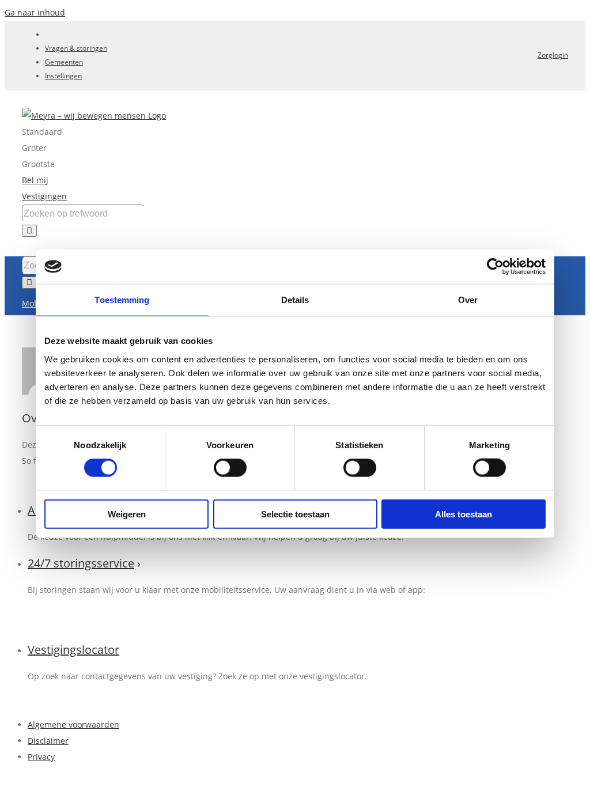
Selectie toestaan (295, 514)
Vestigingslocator (73, 649)
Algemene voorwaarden (73, 724)
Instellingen (63, 76)
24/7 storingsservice (81, 563)
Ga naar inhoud (35, 12)
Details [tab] (295, 300)
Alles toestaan (463, 514)
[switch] (230, 468)
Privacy (41, 756)
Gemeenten (64, 62)
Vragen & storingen (76, 48)
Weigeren (127, 514)
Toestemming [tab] (121, 300)
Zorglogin (553, 55)
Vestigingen (44, 196)
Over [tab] (468, 300)
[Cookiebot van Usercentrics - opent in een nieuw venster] (495, 266)
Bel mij (35, 180)
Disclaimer (48, 740)
